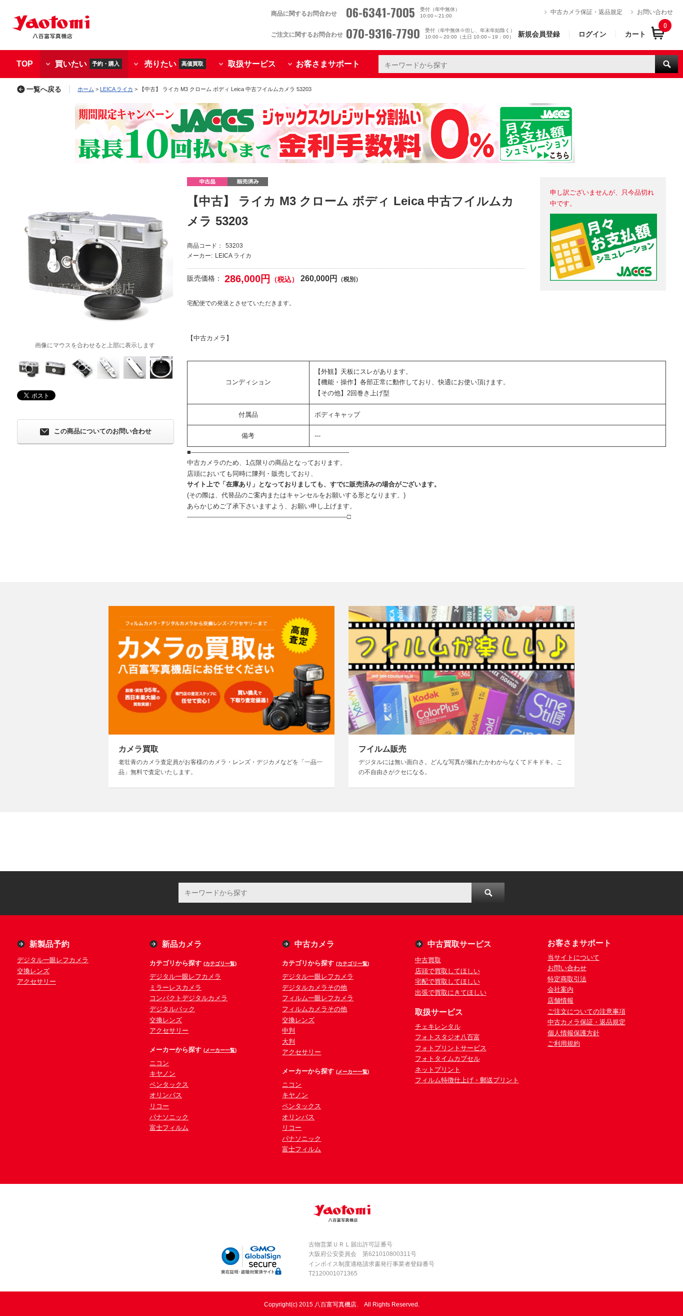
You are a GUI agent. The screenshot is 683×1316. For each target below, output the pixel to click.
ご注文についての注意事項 (587, 1011)
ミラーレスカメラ (176, 987)
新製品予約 (50, 944)
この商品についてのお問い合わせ (103, 431)
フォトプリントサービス (450, 1048)
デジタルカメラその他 (314, 987)
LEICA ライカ (116, 89)
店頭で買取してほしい (447, 971)
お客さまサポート (328, 64)
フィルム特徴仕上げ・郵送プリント (467, 1080)
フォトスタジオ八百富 (447, 1037)
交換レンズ (33, 971)
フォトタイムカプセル (447, 1058)
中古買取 (428, 960)
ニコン (159, 1063)
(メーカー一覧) (220, 1050)
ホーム (86, 89)
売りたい (174, 63)
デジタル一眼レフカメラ (52, 960)
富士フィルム (169, 1127)
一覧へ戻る (44, 89)
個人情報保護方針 (574, 1033)
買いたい (87, 63)
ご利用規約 (564, 1043)
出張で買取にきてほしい (450, 992)
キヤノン (163, 1073)
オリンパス (166, 1095)
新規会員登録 (539, 34)
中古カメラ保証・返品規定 (586, 12)
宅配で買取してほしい (447, 981)
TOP (24, 64)
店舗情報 (561, 1000)
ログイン (592, 34)
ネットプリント (437, 1069)
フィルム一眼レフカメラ (318, 998)
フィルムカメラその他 (314, 1009)
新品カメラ (182, 944)
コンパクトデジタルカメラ (189, 998)
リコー (159, 1106)
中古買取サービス (460, 944)
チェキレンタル (437, 1026)
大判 (288, 1041)
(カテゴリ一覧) (220, 963)
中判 (288, 1030)
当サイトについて (574, 957)
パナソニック (169, 1117)
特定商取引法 (567, 979)
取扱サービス (252, 64)
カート (635, 34)
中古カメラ (314, 944)
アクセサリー (36, 981)
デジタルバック (172, 1009)
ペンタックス (169, 1084)
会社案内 (561, 989)
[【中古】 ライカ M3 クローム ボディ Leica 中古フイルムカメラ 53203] (95, 255)
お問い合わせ (655, 12)
